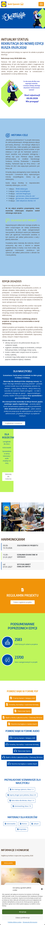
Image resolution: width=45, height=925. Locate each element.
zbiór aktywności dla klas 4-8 (26, 201)
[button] (42, 889)
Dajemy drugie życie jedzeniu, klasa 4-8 (22, 795)
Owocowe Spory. (24, 751)
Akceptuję (22, 912)
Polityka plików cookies (15, 922)
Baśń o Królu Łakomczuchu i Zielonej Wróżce (23, 717)
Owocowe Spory (23, 711)
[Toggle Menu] (41, 4)
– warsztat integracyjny (23, 194)
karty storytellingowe (23, 191)
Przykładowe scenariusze (13, 423)
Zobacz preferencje (22, 918)
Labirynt (36, 824)
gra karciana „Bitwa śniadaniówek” (27, 198)
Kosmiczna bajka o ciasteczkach (24, 724)
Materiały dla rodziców (8, 476)
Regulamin (8, 863)
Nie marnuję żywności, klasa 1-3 (22, 789)
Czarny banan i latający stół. (24, 738)
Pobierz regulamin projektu (22, 602)
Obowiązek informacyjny (30, 922)
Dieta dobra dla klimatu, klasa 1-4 (22, 800)
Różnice (24, 824)
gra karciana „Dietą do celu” (25, 196)
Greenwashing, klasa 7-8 (22, 806)
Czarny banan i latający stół (24, 698)
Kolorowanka (10, 824)
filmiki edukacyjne (21, 189)
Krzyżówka (22, 829)
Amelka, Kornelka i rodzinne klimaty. (24, 704)
